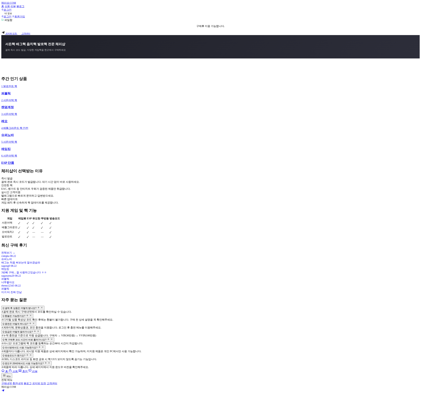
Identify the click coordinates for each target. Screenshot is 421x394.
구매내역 (6, 383)
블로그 (20, 6)
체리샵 (8, 2)
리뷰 (13, 6)
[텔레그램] (3, 391)
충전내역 (17, 383)
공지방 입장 (39, 383)
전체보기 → (8, 252)
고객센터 (52, 383)
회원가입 (19, 16)
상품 (7, 6)
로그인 (8, 9)
